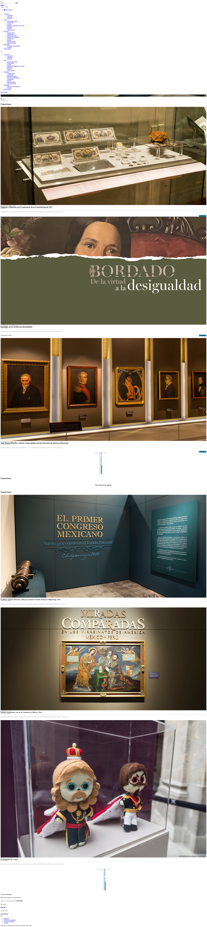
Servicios (9, 28)
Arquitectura (10, 34)
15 (101, 473)
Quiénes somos (11, 32)
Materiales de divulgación (13, 46)
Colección (6, 14)
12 (101, 469)
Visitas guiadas (11, 30)
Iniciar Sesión (8, 9)
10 (101, 466)
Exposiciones (10, 22)
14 (101, 471)
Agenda (9, 24)
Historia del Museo (12, 35)
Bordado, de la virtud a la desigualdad (16, 327)
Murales (9, 40)
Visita (5, 19)
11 (101, 467)
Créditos (6, 923)
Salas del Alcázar (11, 43)
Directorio (6, 918)
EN (7, 7)
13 (101, 470)
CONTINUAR (19, 900)
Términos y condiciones (10, 920)
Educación (6, 44)
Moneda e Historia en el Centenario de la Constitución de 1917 (27, 207)
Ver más (203, 215)
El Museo (6, 31)
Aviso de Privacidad (9, 921)
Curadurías (10, 15)
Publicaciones (7, 48)
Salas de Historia (11, 41)
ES (3, 7)
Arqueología (10, 38)
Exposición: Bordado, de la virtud (15, 25)
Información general (12, 21)
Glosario (9, 47)
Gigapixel (9, 18)
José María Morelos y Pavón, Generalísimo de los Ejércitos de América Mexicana (34, 443)
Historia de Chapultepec (13, 37)
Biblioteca (9, 27)
